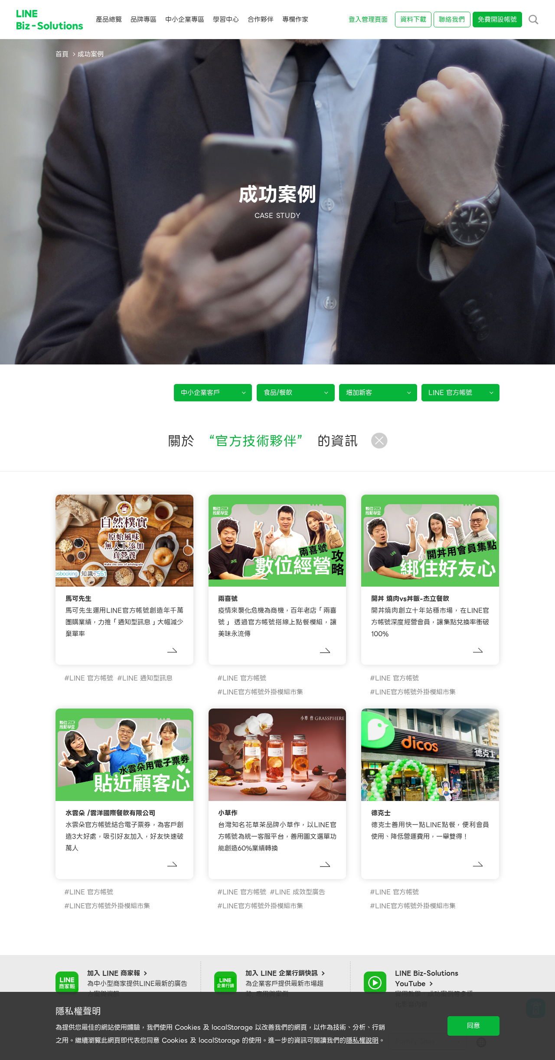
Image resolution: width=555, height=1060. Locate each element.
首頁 (62, 54)
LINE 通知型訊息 (147, 678)
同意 (473, 1026)
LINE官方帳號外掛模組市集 (262, 692)
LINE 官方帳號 (91, 678)
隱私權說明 (362, 1040)
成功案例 (91, 54)
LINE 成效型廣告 (300, 892)
